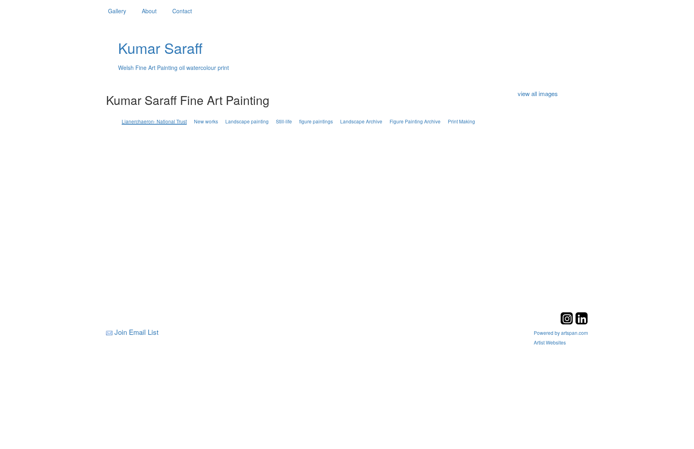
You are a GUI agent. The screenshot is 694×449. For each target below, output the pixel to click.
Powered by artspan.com (561, 332)
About (149, 11)
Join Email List (136, 332)
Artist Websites (550, 342)
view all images (538, 93)
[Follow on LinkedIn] (581, 322)
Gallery (117, 11)
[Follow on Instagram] (567, 322)
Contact (182, 11)
